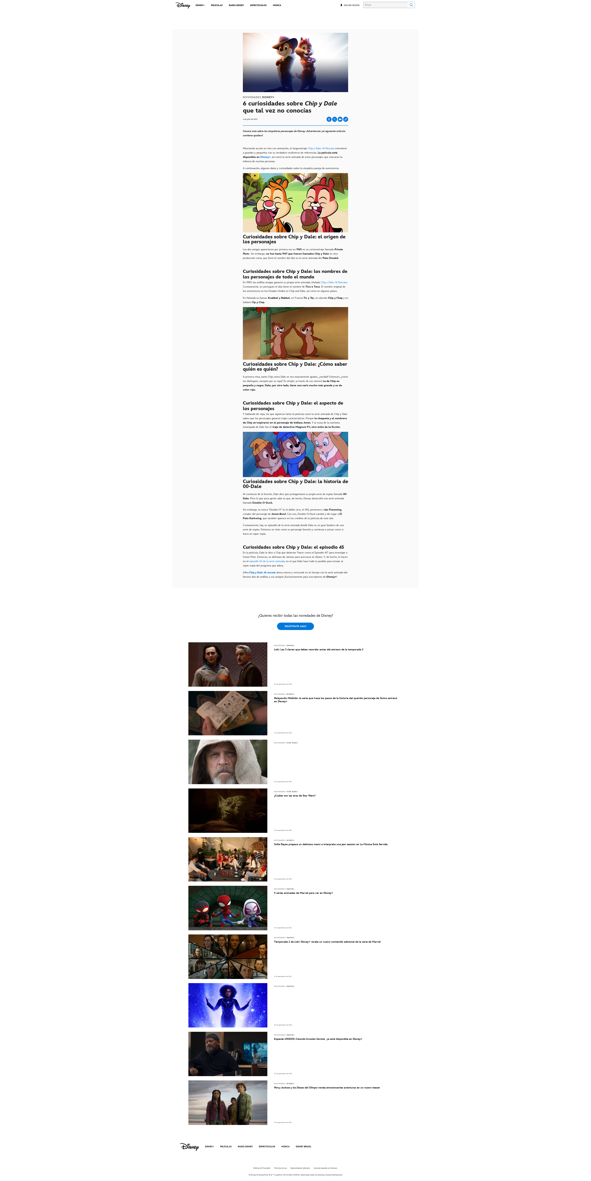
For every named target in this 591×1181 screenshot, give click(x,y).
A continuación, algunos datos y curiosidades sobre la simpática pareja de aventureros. (291, 168)
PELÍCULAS (226, 1146)
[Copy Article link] (345, 119)
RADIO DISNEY (245, 1146)
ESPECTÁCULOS (267, 1146)
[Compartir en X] (334, 119)
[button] (353, 5)
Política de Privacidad (261, 1168)
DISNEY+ (209, 1146)
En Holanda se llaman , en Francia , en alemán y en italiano (295, 300)
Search (411, 5)
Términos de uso (280, 1168)
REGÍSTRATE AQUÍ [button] (295, 626)
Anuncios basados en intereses (325, 1168)
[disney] (189, 1147)
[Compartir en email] (340, 119)
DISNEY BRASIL (303, 1146)
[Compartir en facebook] (329, 119)
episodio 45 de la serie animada (267, 561)
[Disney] (183, 5)
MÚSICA (285, 1146)
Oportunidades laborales (300, 1168)
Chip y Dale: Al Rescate (321, 148)
